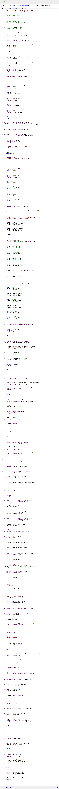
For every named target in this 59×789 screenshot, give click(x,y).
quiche (3, 5)
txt (54, 787)
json (57, 787)
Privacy (10, 787)
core (39, 5)
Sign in (56, 1)
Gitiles (7, 787)
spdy (36, 5)
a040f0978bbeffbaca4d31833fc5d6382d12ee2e (21, 5)
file (25, 8)
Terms (13, 787)
